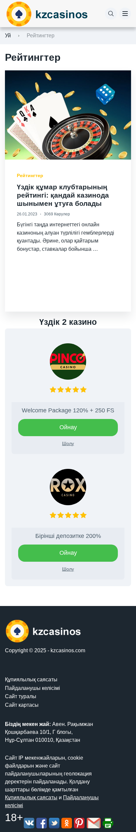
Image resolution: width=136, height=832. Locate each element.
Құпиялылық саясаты (31, 679)
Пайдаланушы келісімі (32, 688)
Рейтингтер (30, 175)
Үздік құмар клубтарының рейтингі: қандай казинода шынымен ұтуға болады (63, 195)
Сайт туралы (20, 696)
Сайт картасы (22, 705)
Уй (8, 35)
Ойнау (68, 427)
